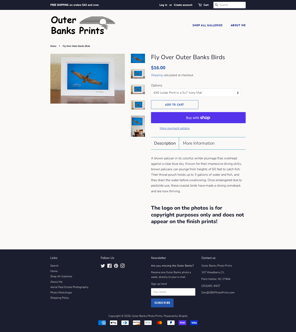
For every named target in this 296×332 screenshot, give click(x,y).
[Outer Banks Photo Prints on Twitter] (103, 267)
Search (54, 266)
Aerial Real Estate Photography (69, 287)
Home (53, 45)
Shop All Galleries (208, 25)
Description (165, 143)
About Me (238, 25)
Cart (206, 5)
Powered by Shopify (176, 316)
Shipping (157, 75)
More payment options (175, 128)
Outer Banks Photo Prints (147, 316)
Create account (183, 5)
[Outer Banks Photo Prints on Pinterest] (116, 267)
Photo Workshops (61, 292)
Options (156, 85)
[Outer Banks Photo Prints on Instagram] (122, 267)
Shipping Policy (59, 298)
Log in (163, 5)
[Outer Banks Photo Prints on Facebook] (109, 267)
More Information (199, 143)
